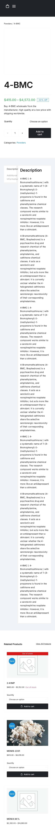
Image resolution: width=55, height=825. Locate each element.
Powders (21, 142)
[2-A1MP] (27, 665)
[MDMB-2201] (27, 733)
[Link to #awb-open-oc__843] (14, 6)
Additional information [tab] (11, 177)
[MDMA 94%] (27, 801)
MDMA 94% (13, 819)
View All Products (43, 644)
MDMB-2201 (13, 751)
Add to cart (40, 133)
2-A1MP (11, 683)
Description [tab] (11, 169)
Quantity (8, 121)
